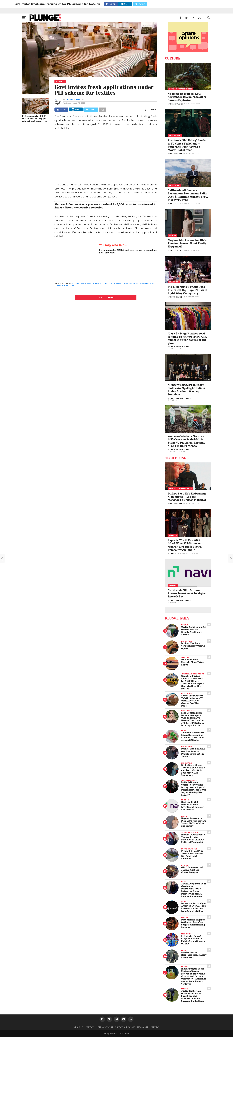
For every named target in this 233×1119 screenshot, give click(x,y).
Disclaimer (142, 1027)
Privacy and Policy (125, 1027)
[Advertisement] (105, 157)
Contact (90, 1027)
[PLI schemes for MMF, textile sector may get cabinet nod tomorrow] (35, 113)
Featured (75, 283)
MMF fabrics (145, 283)
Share (126, 4)
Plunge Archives (73, 99)
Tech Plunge (175, 554)
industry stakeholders (124, 283)
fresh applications (90, 283)
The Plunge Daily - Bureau (181, 347)
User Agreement (105, 1027)
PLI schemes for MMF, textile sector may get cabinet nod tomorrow (34, 118)
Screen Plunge (176, 104)
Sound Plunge (176, 154)
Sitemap (155, 1027)
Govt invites (106, 283)
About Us (78, 1027)
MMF (137, 283)
